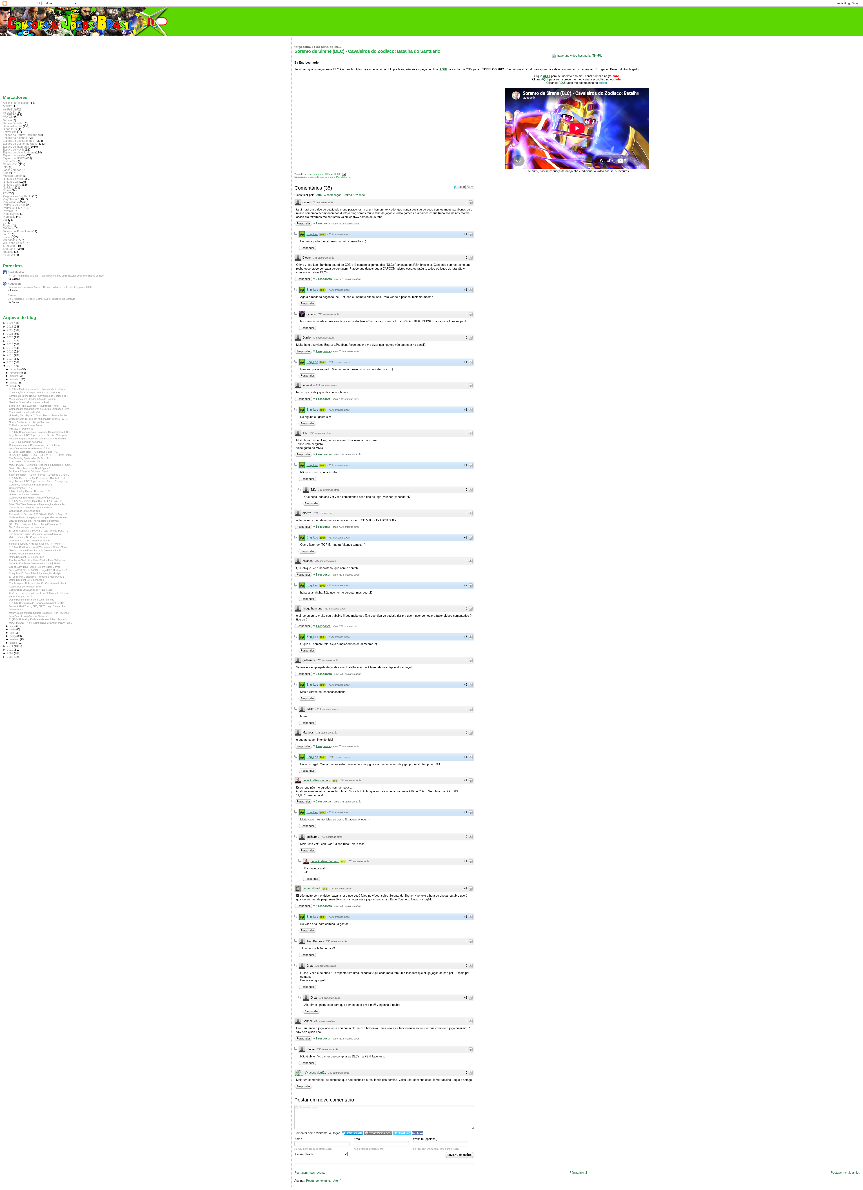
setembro (15, 379)
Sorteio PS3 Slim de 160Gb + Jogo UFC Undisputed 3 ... (39, 570)
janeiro (14, 642)
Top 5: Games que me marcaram (27, 527)
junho (13, 626)
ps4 (5, 222)
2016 (10, 351)
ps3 (5, 219)
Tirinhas (8, 228)
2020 (10, 337)
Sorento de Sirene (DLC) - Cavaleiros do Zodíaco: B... (38, 395)
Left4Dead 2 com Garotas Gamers (28, 616)
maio (13, 629)
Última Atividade (354, 195)
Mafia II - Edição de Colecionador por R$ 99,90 (34, 563)
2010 (10, 649)
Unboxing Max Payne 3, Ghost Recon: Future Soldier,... (39, 415)
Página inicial (578, 1172)
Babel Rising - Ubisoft (20, 596)
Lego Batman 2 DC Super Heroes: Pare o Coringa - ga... (39, 481)
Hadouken (14, 283)
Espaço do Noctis (13, 149)
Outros (7, 190)
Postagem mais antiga (845, 1172)
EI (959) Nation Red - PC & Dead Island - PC (33, 451)
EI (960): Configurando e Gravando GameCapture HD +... (40, 432)
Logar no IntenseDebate (352, 1133)
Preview (8, 210)
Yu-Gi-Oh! (9, 254)
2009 (10, 653)
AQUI (443, 69)
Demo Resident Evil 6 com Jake (26, 579)
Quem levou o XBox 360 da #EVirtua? (29, 540)
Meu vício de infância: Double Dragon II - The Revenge (39, 613)
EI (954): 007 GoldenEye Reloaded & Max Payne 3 (36, 576)
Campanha (10, 108)
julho (12, 386)
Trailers (7, 237)
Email (357, 1139)
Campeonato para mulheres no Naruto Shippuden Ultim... (40, 409)
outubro (14, 376)
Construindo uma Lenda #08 (24, 511)
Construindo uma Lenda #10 (24, 412)
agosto (14, 382)
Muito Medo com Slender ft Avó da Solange (32, 399)
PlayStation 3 (343, 177)
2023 (10, 326)
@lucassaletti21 (315, 1072)
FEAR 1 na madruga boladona (25, 442)
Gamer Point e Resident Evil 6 (25, 586)
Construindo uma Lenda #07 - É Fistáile (30, 589)
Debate (7, 120)
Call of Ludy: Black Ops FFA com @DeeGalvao (34, 566)
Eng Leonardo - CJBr (319, 174)
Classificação (332, 195)
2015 (10, 355)
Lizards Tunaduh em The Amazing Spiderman (34, 520)
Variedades (10, 240)
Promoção (9, 216)
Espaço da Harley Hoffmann (20, 134)
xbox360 (8, 251)
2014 (10, 358)
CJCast (7, 117)
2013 (10, 362)
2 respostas (324, 279)
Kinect (7, 172)
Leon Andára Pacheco (316, 780)
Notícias (8, 187)
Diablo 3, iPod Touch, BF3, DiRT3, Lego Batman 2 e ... (38, 606)
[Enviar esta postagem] (343, 174)
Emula (12, 295)
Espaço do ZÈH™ (14, 158)
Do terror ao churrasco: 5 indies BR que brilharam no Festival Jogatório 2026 (49, 287)
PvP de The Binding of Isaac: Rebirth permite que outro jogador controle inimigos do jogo (56, 275)
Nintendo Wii (11, 181)
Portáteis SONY (12, 207)
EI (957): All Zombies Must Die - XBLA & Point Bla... (36, 501)
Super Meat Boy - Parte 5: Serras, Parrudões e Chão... (39, 474)
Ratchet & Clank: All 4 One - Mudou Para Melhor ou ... (38, 560)
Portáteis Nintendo (14, 205)
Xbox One (9, 248)
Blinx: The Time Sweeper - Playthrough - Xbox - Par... (38, 405)
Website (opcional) (425, 1139)
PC (5, 193)
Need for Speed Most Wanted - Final (29, 402)
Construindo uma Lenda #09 (24, 461)
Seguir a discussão (470, 187)
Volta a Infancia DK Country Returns (28, 537)
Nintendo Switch (13, 178)
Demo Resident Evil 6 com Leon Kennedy (31, 599)
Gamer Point (10, 164)
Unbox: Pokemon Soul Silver (24, 553)
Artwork (7, 105)
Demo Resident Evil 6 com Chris (26, 557)
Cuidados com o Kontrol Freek (25, 425)
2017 (10, 347)
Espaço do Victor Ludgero (19, 152)
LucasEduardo (311, 888)
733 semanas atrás (323, 202)
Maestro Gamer (12, 175)
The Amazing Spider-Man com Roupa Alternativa (35, 534)
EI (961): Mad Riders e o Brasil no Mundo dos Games (38, 389)
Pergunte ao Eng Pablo (17, 196)
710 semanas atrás (328, 314)
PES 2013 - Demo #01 (21, 428)
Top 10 (7, 234)
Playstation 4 (11, 202)
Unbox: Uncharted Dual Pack (25, 494)
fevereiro (15, 639)
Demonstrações (12, 126)
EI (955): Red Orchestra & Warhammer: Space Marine (38, 547)
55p (325, 888)
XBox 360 (9, 245)
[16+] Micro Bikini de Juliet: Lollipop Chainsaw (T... (36, 524)
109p (322, 234)
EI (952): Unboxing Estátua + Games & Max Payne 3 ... (39, 619)
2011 (10, 646)
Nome (298, 1139)
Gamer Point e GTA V (20, 488)
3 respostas (324, 801)
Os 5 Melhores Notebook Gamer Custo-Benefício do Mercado (41, 298)
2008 (10, 656)
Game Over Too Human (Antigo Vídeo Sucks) (34, 497)
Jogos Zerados (12, 169)
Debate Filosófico (13, 123)
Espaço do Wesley (14, 155)
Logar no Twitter (402, 1133)
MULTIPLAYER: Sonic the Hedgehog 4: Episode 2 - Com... (40, 464)
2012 (10, 365)
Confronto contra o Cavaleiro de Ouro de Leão (34, 445)
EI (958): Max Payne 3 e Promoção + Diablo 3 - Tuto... (38, 478)
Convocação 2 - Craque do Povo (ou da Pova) (34, 392)
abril (12, 632)
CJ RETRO (9, 114)
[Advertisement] (25, 64)
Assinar (299, 1154)
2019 (10, 340)
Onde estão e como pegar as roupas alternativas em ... (39, 517)
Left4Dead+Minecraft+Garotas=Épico (29, 448)
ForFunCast (10, 161)
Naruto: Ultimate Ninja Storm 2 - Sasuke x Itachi (35, 550)
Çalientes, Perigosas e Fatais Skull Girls (31, 484)
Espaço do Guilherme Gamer (20, 143)
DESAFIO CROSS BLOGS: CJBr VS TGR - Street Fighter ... (42, 455)
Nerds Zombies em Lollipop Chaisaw (29, 422)
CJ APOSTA (10, 111)
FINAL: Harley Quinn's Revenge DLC (29, 491)
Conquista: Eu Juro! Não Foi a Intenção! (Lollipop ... (37, 573)
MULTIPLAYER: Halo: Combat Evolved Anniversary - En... (40, 622)
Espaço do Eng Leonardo (321, 177)
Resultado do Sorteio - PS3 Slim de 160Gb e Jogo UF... (39, 514)
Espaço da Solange (15, 137)
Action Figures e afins (16, 102)
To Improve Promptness (17, 231)
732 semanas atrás (338, 1072)
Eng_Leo (312, 234)
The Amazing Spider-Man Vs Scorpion (29, 458)
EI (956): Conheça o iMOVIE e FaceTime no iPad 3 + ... (39, 530)
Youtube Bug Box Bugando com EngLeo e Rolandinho (38, 438)
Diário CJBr (10, 129)
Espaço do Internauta (16, 146)
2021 (10, 333)
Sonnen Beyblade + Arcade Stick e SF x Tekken (35, 543)
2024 (10, 322)
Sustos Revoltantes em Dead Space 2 (30, 468)
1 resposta (323, 223)
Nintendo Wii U (12, 184)
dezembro (15, 369)
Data (319, 195)
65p (335, 780)
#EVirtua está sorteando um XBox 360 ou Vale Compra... (40, 593)
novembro (15, 372)
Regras (7, 225)
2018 (10, 344)
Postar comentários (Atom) (323, 1180)
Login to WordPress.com (378, 1133)
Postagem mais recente (309, 1172)
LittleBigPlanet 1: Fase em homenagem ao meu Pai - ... (38, 418)
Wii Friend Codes (13, 243)
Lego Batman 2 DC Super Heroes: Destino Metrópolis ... (39, 435)
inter (5, 167)
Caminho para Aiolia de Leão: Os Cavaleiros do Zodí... (38, 583)
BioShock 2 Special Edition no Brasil (28, 471)
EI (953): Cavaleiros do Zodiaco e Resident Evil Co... (37, 603)
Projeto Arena (11, 213)
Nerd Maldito (16, 272)
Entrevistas (9, 132)
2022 (10, 330)
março (13, 636)
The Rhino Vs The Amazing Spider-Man (30, 507)
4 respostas (324, 906)
